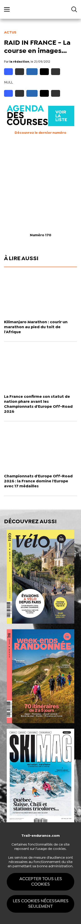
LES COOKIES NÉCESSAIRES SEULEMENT (40, 903)
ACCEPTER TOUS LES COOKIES (40, 881)
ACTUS (10, 32)
